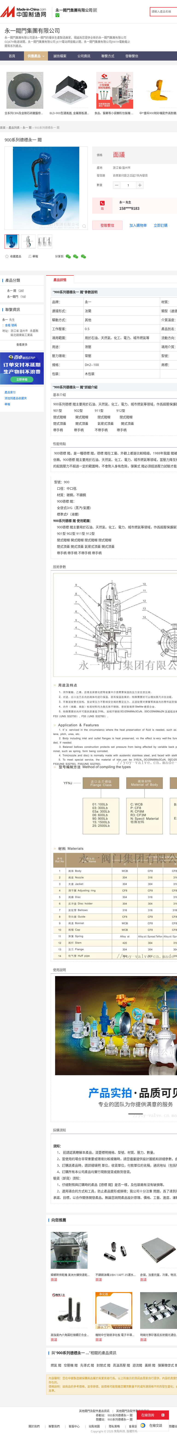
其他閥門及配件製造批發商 (132, 1411)
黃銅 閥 (150, 1365)
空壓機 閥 (71, 1365)
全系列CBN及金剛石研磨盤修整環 (25, 113)
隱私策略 (114, 1426)
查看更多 (21, 345)
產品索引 (10, 392)
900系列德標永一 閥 (120, 1415)
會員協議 (134, 1426)
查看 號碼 (11, 325)
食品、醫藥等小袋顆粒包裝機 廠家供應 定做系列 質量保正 (130, 113)
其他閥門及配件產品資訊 (94, 1411)
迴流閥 (137, 1365)
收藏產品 (15, 256)
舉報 (35, 256)
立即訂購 (161, 225)
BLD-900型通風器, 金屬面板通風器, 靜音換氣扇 (79, 113)
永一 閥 (27, 128)
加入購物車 (138, 225)
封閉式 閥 (103, 1365)
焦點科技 (119, 1431)
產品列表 (14, 128)
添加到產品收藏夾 (16, 398)
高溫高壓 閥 (121, 1365)
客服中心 (74, 1426)
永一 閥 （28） (16, 291)
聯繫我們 (54, 1426)
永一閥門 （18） (17, 297)
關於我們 (34, 1426)
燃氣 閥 (56, 1365)
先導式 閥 (87, 1365)
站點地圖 (94, 1426)
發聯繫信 (107, 225)
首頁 (3, 128)
